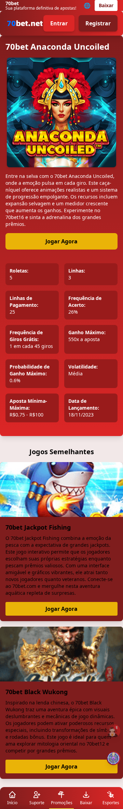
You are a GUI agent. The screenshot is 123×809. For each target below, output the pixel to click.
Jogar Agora (61, 241)
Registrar (98, 23)
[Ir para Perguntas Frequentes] (113, 731)
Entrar (59, 23)
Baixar (106, 5)
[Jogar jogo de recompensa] (113, 758)
